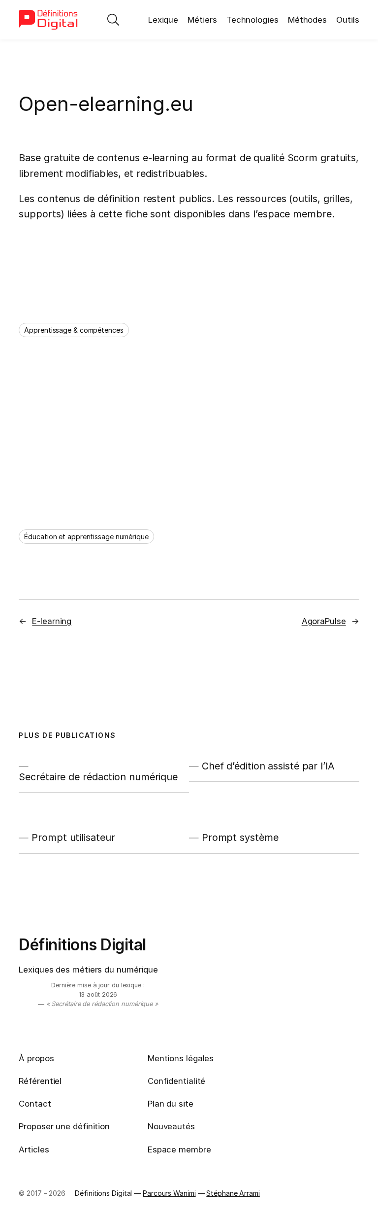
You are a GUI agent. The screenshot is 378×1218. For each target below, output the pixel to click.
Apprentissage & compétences (73, 330)
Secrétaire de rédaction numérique (98, 776)
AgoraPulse (324, 621)
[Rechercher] (113, 20)
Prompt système (240, 837)
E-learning (51, 621)
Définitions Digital (82, 944)
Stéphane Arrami (233, 1193)
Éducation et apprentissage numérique (86, 536)
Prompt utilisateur (73, 837)
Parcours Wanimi (169, 1193)
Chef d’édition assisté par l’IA (268, 766)
